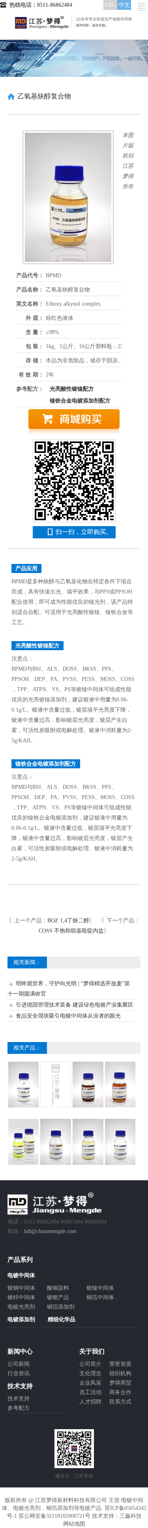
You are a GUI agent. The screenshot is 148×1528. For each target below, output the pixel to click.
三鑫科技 (131, 1516)
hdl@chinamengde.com (50, 1231)
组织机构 (120, 1373)
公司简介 (90, 1364)
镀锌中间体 (21, 1297)
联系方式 (120, 1402)
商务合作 (120, 1392)
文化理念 (90, 1373)
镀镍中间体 (100, 1288)
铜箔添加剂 (61, 1307)
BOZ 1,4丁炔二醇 (68, 920)
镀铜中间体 (21, 1288)
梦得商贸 (120, 1383)
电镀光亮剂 (21, 1307)
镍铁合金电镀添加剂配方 (80, 401)
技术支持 (18, 1399)
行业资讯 (18, 1373)
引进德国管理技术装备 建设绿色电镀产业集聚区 (74, 1005)
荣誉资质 (120, 1364)
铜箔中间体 (100, 1297)
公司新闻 (18, 1364)
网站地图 (74, 1524)
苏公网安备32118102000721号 (54, 1516)
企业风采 (90, 1383)
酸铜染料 (58, 1288)
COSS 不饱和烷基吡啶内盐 (71, 931)
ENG (110, 5)
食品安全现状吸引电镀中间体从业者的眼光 (68, 1016)
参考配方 (18, 1408)
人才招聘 (90, 1402)
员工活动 (90, 1392)
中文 (124, 5)
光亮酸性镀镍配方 (72, 389)
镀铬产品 (58, 1297)
